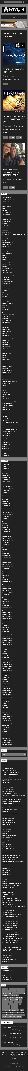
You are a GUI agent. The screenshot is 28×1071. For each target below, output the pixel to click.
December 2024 (6, 508)
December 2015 (6, 742)
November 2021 (6, 588)
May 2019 (4, 653)
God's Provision (7, 281)
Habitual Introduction (9, 835)
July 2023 (4, 544)
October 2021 (6, 590)
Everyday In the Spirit (8, 822)
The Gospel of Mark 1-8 (9, 925)
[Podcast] (12, 1058)
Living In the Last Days (8, 864)
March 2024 (5, 527)
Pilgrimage (5, 874)
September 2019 (6, 644)
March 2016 (5, 736)
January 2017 (6, 714)
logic (16, 1008)
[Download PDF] (20, 1030)
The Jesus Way (6, 929)
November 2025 (6, 484)
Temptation (5, 414)
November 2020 (6, 614)
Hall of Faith (6, 837)
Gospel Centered (17, 1001)
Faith (12, 129)
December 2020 (6, 612)
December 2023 (6, 534)
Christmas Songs (7, 791)
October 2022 (6, 564)
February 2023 (6, 555)
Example (4, 246)
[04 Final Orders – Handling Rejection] (4, 1043)
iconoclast (11, 1003)
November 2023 (6, 536)
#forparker (5, 764)
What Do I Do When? (8, 959)
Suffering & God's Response (10, 898)
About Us (4, 1052)
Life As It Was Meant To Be (9, 851)
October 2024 (6, 512)
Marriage (5, 327)
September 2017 (6, 697)
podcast (22, 1010)
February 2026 (6, 477)
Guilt (3, 294)
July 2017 (4, 701)
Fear (3, 259)
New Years (5, 344)
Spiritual (23, 1052)
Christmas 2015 (6, 787)
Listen (12, 137)
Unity (4, 440)
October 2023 (6, 538)
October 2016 (6, 720)
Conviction (5, 219)
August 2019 (5, 647)
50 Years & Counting (8, 770)
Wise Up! (4, 448)
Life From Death (7, 853)
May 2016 (4, 731)
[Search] (23, 2)
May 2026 (4, 471)
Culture (4, 225)
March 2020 (5, 631)
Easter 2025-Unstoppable (9, 814)
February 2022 (6, 581)
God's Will (5, 283)
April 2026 (5, 473)
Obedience (5, 346)
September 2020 (6, 618)
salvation (5, 1012)
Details (5, 84)
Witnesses (5, 451)
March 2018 (5, 684)
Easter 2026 (5, 816)
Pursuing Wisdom (7, 877)
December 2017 (6, 690)
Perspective (5, 353)
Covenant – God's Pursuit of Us (11, 799)
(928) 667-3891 (15, 1063)
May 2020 (4, 627)
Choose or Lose (7, 785)
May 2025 (4, 497)
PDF (20, 137)
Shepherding (6, 394)
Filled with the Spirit (8, 264)
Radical (4, 364)
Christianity (5, 995)
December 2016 (6, 716)
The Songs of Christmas (9, 940)
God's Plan (5, 279)
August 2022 (5, 568)
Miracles (4, 335)
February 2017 (6, 712)
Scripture (17, 1012)
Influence (5, 309)
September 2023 (6, 540)
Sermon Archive (8, 25)
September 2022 (6, 566)
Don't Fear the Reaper (8, 809)
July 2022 (4, 571)
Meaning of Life (6, 329)
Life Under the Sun (7, 859)
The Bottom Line (7, 904)
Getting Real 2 (6, 272)
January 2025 (6, 505)
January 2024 (6, 531)
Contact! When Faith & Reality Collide (13, 795)
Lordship (5, 322)
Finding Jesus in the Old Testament (12, 827)
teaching (11, 1014)
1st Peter (5, 766)
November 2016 (6, 718)
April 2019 (5, 655)
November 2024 (6, 510)
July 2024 (4, 518)
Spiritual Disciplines (8, 401)
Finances (4, 266)
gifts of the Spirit (7, 275)
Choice (9, 993)
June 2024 (4, 521)
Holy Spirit (5, 1003)
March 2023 (5, 553)
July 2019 (4, 649)
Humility (4, 307)
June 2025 (4, 495)
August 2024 (5, 516)
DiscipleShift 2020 (7, 803)
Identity (4, 842)
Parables (5, 351)
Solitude (5, 399)
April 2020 (5, 629)
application (21, 989)
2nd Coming (5, 197)
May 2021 (4, 601)
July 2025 (4, 492)
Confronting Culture (8, 793)
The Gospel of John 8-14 (9, 923)
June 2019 (4, 651)
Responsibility (6, 375)
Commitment (6, 214)
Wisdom (4, 446)
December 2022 (6, 560)
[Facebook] (15, 1058)
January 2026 (6, 479)
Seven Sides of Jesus (8, 388)
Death (4, 228)
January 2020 (6, 636)
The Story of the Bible (8, 942)
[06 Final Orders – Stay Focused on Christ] (4, 1028)
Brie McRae (5, 975)
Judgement (5, 316)
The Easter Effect (7, 912)
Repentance (17, 129)
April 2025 (5, 499)
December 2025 (6, 482)
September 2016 (6, 723)
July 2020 (4, 623)
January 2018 (6, 688)
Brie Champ (5, 973)
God (20, 999)
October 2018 (6, 668)
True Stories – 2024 (7, 945)
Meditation (5, 331)
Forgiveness (5, 268)
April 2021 (5, 603)
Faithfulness (6, 253)
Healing (4, 296)
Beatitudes (5, 202)
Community (5, 217)
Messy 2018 (5, 868)
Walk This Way (6, 955)
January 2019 (6, 662)
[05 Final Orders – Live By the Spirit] (4, 1036)
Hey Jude (4, 840)
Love (18, 79)
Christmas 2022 (6, 789)
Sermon (22, 1012)
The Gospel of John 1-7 (9, 919)
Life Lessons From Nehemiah (10, 857)
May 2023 (4, 549)
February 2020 (6, 634)
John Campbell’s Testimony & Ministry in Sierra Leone (13, 172)
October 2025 (6, 486)
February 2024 (6, 529)
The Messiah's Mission (8, 932)
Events (17, 1052)
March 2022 (5, 579)
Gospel (4, 288)
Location (4, 1054)
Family (4, 255)
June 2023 (4, 547)
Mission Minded (6, 338)
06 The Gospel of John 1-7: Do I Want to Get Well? (14, 119)
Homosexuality (6, 303)
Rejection (5, 368)
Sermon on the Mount (9, 381)
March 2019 (5, 657)
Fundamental (6, 999)
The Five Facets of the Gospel (10, 914)
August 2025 (5, 490)
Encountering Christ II (8, 818)
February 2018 (6, 686)
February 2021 (6, 608)
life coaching (14, 1006)
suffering (5, 412)
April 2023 (5, 551)
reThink (4, 881)
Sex (3, 390)
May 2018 (4, 679)
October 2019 (6, 642)
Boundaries (5, 206)
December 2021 (6, 586)
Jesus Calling (6, 846)
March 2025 (5, 501)
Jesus (3, 312)
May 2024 (4, 523)
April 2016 (5, 734)
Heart (4, 299)
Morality (5, 342)
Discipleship (8, 129)
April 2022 (5, 577)
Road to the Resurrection (10, 885)
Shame (4, 392)
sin (3, 396)
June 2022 (4, 573)
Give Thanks (5, 277)
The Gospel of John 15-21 (9, 422)
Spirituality (5, 407)
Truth (4, 438)
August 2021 (5, 594)
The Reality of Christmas (9, 934)
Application (14, 1056)
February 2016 (6, 738)
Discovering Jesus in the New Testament (14, 234)
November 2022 (6, 562)
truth (11, 1016)
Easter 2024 (5, 811)
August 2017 (5, 699)
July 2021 (4, 597)
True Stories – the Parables (10, 947)
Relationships (6, 370)
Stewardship (6, 409)
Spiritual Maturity (7, 403)
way (14, 1016)
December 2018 (6, 664)
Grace (4, 290)
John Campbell (8, 79)
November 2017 (6, 692)
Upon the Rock (6, 953)
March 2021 (5, 605)
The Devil (5, 420)
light (12, 1008)
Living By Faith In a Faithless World (12, 861)
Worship (4, 455)
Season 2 (5, 890)
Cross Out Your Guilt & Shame (11, 801)
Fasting (4, 257)
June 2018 (4, 677)
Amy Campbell (6, 970)
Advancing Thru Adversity (10, 772)
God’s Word (5, 1001)
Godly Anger (6, 286)
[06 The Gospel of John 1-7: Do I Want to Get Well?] (14, 111)
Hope (3, 305)
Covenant (5, 223)
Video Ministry (12, 1054)
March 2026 (5, 475)
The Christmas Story (8, 910)
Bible (3, 204)
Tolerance (5, 433)
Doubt (4, 238)
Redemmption (6, 366)
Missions (5, 340)
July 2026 (4, 466)
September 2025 (6, 488)
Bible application (21, 991)
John (6, 132)
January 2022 (6, 584)
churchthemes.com (14, 1068)
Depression (5, 230)
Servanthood (6, 383)
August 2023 (5, 542)
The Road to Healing (8, 936)
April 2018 (5, 681)
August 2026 (5, 464)
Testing (4, 416)
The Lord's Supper (7, 427)
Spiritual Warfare (7, 405)
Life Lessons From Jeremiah (10, 855)
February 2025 (6, 503)
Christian (23, 993)
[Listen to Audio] (17, 1030)
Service (4, 385)
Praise (4, 355)
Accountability (6, 199)
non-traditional (15, 1010)
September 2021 (6, 592)
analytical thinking (13, 989)
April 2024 (5, 525)
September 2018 (6, 670)
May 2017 (4, 705)
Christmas (5, 212)
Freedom (4, 270)
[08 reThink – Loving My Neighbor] (14, 64)
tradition (22, 1014)
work (4, 453)
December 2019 (6, 638)
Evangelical (5, 997)
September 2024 (6, 514)
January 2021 (6, 610)
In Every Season (6, 844)
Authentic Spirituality (9, 774)
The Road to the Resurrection (11, 938)
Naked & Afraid (6, 870)
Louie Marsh (5, 979)
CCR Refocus (5, 782)
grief (3, 292)
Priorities (5, 359)
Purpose (4, 362)
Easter (4, 240)
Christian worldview (14, 995)
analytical (5, 989)
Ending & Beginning (7, 820)
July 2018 (4, 675)
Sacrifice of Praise (7, 887)
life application (6, 1006)
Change (4, 210)
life (20, 1003)
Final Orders (6, 824)
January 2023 (6, 558)
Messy (4, 866)
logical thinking (6, 1010)
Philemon (5, 872)
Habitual (5, 833)
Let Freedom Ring (7, 320)
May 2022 (4, 575)
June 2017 (4, 703)
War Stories (5, 957)
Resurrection (6, 377)
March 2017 (5, 710)
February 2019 (6, 660)
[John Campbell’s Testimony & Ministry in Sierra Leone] (14, 164)
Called (4, 208)
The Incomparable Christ (9, 927)
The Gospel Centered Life (9, 916)
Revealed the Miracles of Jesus (11, 883)
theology (17, 1014)
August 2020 (5, 621)
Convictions (6, 221)
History (4, 301)
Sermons (11, 1052)
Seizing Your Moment (8, 892)
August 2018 (5, 673)
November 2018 (6, 666)
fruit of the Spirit (18, 997)
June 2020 (4, 625)
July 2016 (4, 727)
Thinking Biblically (7, 431)
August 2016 (5, 725)
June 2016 (4, 729)
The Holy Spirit (6, 425)
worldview (19, 1016)
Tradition (5, 435)
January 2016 (6, 740)
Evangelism (5, 244)
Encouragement (7, 242)
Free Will (11, 997)
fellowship (5, 262)
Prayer (4, 357)
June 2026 (4, 468)
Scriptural (11, 1012)
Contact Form (22, 1054)
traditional (5, 1016)
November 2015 (6, 744)
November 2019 (6, 640)
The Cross (5, 418)
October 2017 (6, 694)
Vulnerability (6, 442)
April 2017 (5, 707)
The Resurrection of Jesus (10, 429)
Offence (4, 349)
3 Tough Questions (7, 768)
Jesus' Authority (7, 314)
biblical (4, 993)
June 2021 (4, 599)
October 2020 (6, 616)
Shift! (4, 896)
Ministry (4, 333)
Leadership (5, 318)
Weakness (5, 444)
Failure (4, 249)
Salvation (7, 182)
